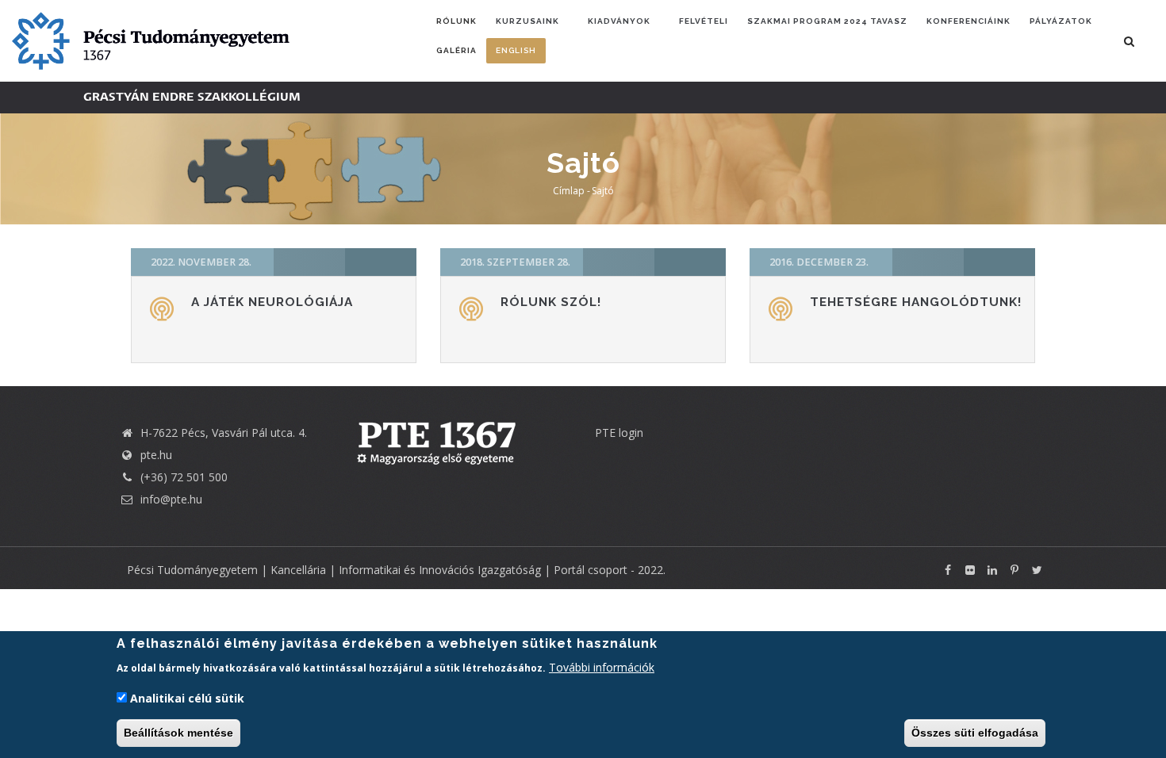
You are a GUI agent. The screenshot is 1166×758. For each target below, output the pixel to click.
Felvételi (703, 21)
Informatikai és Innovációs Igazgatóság (440, 569)
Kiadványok (619, 21)
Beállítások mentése (178, 732)
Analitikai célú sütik (187, 698)
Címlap (569, 190)
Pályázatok (1061, 21)
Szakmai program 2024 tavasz (827, 21)
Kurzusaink (527, 21)
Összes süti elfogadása (974, 732)
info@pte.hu (169, 499)
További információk (601, 666)
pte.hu (156, 454)
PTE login (619, 432)
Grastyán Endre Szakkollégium (192, 97)
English (516, 50)
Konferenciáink (968, 21)
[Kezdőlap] (151, 39)
